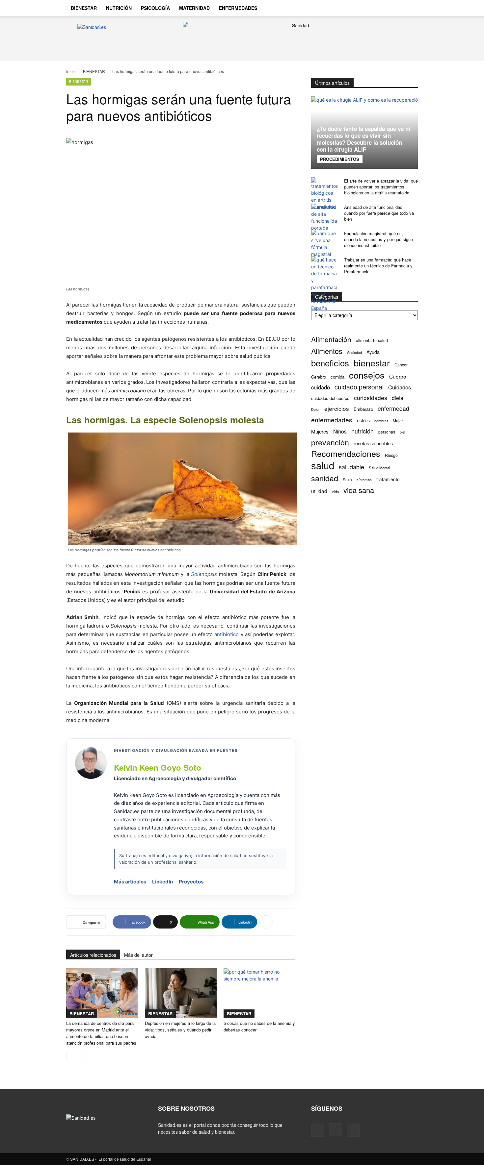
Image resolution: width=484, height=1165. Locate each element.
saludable (351, 466)
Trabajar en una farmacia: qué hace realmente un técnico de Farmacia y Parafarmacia (378, 266)
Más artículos (130, 882)
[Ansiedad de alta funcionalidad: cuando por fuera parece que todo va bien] (324, 217)
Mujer (398, 420)
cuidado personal (359, 387)
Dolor (315, 409)
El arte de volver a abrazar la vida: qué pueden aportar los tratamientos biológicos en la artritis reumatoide (381, 187)
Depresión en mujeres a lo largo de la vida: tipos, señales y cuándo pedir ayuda (180, 1029)
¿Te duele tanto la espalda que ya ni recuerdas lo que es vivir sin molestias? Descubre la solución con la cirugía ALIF (363, 139)
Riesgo (391, 455)
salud (322, 465)
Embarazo (363, 409)
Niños (340, 431)
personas (386, 431)
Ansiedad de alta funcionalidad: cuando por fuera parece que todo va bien (379, 213)
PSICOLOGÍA (155, 8)
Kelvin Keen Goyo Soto (157, 767)
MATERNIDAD (194, 8)
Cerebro (318, 377)
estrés (363, 420)
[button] (410, 8)
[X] (395, 8)
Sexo (347, 479)
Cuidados (399, 387)
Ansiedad (354, 352)
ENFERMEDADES (238, 8)
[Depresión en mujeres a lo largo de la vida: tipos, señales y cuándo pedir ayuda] (181, 993)
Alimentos (326, 350)
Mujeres (320, 431)
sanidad (324, 478)
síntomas (364, 479)
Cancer (401, 364)
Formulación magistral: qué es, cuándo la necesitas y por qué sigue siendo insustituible (378, 239)
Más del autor (138, 955)
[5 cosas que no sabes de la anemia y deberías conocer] (259, 993)
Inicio (71, 71)
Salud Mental (379, 467)
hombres (381, 420)
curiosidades (370, 397)
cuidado (320, 387)
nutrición (362, 431)
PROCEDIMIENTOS (339, 159)
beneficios (330, 362)
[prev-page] (70, 1056)
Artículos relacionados (93, 955)
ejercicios (336, 408)
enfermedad (393, 408)
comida (337, 377)
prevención (330, 442)
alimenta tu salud (372, 340)
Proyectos (191, 882)
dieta (397, 397)
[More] (266, 922)
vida (335, 491)
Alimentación (331, 339)
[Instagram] (384, 8)
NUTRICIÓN (119, 8)
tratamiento (388, 479)
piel (402, 432)
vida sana (358, 489)
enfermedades (331, 419)
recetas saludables (373, 443)
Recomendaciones (345, 453)
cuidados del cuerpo (330, 398)
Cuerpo (397, 376)
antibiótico (226, 634)
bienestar (372, 362)
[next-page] (81, 1056)
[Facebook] (373, 8)
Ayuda (373, 351)
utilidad (319, 490)
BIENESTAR (84, 8)
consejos (367, 374)
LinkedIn (162, 882)
